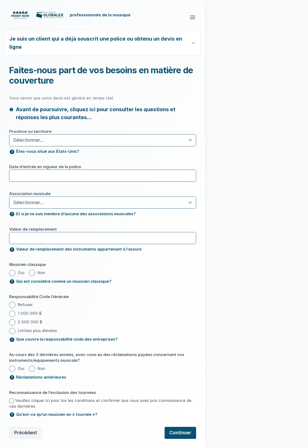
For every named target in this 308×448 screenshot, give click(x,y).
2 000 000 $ (29, 321)
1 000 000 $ (29, 313)
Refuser (25, 304)
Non (40, 272)
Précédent (25, 433)
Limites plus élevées (37, 330)
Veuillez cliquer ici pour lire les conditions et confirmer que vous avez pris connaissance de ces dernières (100, 403)
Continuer (180, 433)
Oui (20, 272)
